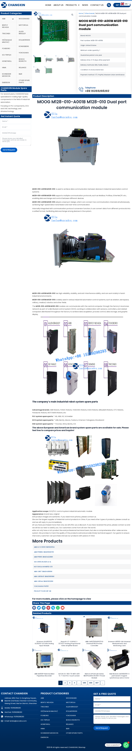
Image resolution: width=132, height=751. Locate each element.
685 (84, 683)
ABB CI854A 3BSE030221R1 (44, 581)
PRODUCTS (71, 5)
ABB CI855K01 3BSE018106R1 (44, 576)
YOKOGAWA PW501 (41, 586)
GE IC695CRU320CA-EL (42, 562)
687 (97, 683)
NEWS (85, 5)
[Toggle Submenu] (12, 19)
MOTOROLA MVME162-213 (43, 567)
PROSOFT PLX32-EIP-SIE (42, 591)
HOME (48, 5)
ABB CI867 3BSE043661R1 (43, 571)
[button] (109, 5)
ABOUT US (58, 5)
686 (90, 683)
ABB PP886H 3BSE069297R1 (44, 552)
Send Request (9, 150)
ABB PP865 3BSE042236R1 (43, 557)
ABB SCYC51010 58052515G (44, 547)
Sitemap (82, 747)
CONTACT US (97, 5)
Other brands (89, 13)
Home (81, 13)
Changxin (16, 5)
